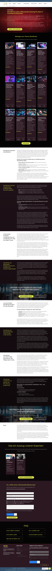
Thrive (23, 468)
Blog (21, 467)
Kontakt (45, 3)
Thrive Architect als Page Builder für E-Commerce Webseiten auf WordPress (30, 53)
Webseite (10, 6)
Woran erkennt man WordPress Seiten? (13, 538)
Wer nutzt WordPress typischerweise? (13, 530)
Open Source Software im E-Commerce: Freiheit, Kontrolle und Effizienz (31, 86)
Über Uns (40, 3)
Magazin (14, 3)
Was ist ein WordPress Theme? (34, 530)
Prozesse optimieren (17, 502)
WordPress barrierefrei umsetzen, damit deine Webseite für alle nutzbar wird (20, 53)
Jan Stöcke (20, 460)
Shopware (10, 469)
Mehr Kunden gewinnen (10, 502)
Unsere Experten (26, 3)
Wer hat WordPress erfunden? (11, 534)
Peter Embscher (10, 461)
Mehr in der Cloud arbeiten (11, 503)
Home (10, 3)
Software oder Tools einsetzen (26, 502)
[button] (26, 143)
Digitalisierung (9, 468)
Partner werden (34, 3)
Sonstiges (22, 503)
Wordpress (22, 469)
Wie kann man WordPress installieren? (35, 534)
